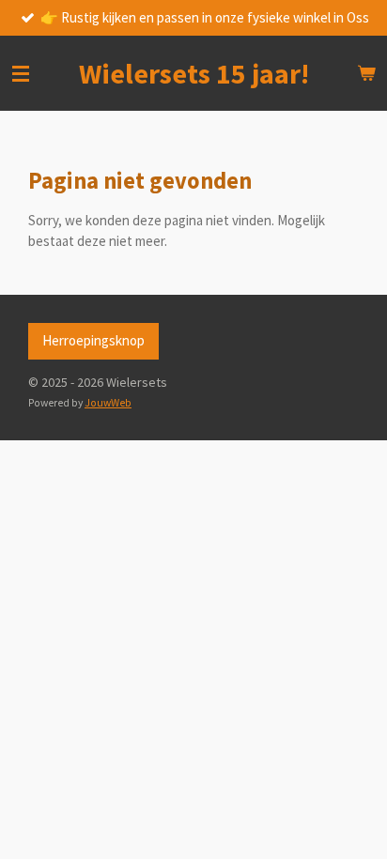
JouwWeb (108, 402)
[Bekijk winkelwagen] (366, 73)
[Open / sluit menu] (20, 73)
